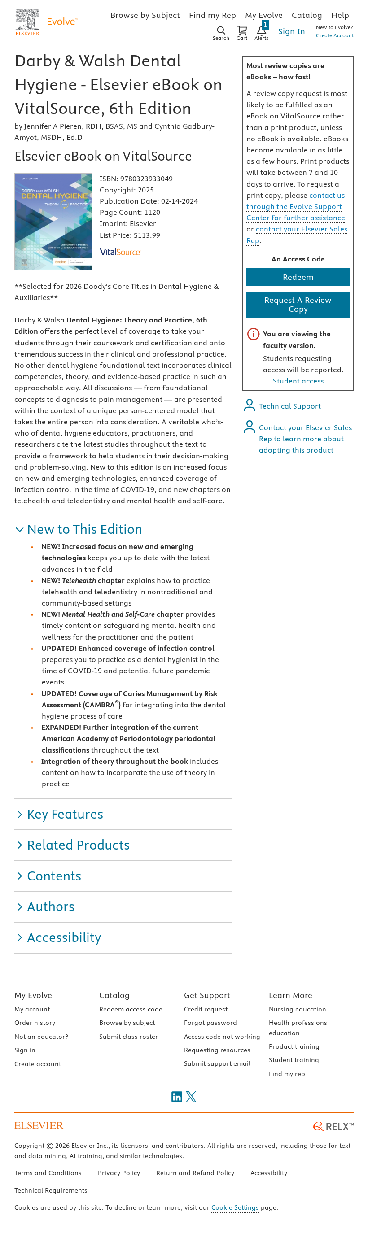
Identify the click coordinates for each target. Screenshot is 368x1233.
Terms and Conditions (48, 1173)
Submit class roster (128, 1037)
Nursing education (297, 1009)
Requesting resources (217, 1050)
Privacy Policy (119, 1173)
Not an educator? (41, 1037)
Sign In (291, 31)
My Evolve (33, 995)
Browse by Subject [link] (145, 15)
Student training (294, 1060)
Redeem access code (130, 1009)
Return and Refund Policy (195, 1173)
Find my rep (287, 1074)
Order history (34, 1023)
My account (32, 1009)
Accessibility (268, 1173)
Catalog (114, 995)
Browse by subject (127, 1023)
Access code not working (222, 1037)
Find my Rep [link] (212, 15)
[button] (78, 529)
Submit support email (217, 1063)
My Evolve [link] (264, 15)
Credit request (206, 1009)
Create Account (335, 35)
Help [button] (340, 15)
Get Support (207, 995)
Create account (37, 1064)
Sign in (24, 1050)
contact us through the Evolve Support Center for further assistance (295, 206)
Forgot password (210, 1023)
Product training (294, 1046)
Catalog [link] (307, 15)
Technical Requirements (51, 1190)
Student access (298, 380)
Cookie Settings (235, 1207)
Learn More (290, 995)
